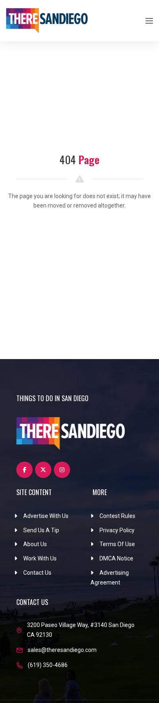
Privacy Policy (117, 530)
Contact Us (37, 572)
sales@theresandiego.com (62, 650)
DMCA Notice (116, 558)
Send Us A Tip (41, 530)
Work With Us (40, 558)
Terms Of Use (117, 544)
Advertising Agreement (110, 577)
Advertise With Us (45, 516)
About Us (35, 544)
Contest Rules (117, 516)
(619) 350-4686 (48, 665)
